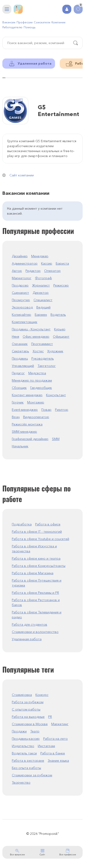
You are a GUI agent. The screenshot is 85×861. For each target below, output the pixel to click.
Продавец (20, 358)
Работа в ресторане (28, 760)
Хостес (38, 351)
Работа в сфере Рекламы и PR (35, 593)
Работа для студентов (29, 624)
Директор (41, 293)
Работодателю (12, 27)
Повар (46, 410)
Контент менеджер (27, 395)
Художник (55, 351)
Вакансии (8, 22)
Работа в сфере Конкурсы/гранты (38, 566)
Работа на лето (55, 738)
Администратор (25, 263)
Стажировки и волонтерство (35, 632)
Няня (15, 336)
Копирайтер (21, 314)
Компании (58, 22)
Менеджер (39, 256)
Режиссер (61, 285)
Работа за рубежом (27, 702)
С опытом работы (26, 709)
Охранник (20, 344)
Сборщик (19, 388)
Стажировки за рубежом (32, 775)
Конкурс (41, 695)
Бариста (62, 263)
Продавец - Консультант (31, 329)
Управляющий (23, 366)
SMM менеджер (24, 431)
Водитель (58, 314)
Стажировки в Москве (30, 724)
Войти (66, 9)
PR (50, 717)
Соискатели (42, 22)
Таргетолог (47, 366)
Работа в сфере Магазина (32, 573)
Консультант (56, 395)
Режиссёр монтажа (27, 424)
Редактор (33, 271)
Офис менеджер (36, 336)
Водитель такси (24, 753)
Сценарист (20, 293)
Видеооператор (36, 417)
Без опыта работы (26, 768)
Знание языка (58, 760)
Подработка (22, 524)
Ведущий (43, 307)
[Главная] (18, 9)
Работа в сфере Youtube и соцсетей (40, 539)
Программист (42, 344)
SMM (56, 439)
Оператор (52, 271)
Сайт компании (21, 175)
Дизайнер (20, 256)
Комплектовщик (24, 322)
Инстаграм (46, 746)
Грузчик (18, 402)
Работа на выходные (28, 717)
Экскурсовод (22, 307)
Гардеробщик (41, 388)
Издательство (23, 746)
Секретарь (20, 351)
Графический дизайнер (30, 439)
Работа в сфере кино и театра (36, 558)
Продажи (19, 731)
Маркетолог (21, 278)
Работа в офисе (47, 524)
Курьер (59, 329)
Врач (16, 417)
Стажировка (22, 695)
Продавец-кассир (26, 738)
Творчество (21, 782)
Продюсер (20, 285)
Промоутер (21, 300)
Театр (34, 731)
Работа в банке (52, 753)
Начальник (20, 446)
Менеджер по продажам (32, 380)
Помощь (29, 27)
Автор (17, 271)
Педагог (18, 373)
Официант (61, 336)
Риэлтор (61, 410)
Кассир (46, 263)
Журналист (41, 285)
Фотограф (43, 278)
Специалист (43, 300)
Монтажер (35, 402)
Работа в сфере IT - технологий (37, 531)
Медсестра (37, 373)
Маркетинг (59, 724)
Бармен (41, 314)
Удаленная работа (27, 639)
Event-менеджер (25, 410)
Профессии (25, 22)
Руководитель (42, 358)
